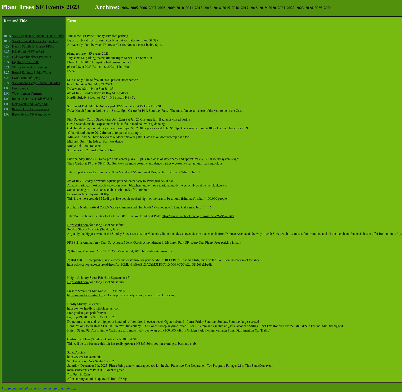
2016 (235, 7)
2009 (171, 7)
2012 (198, 7)
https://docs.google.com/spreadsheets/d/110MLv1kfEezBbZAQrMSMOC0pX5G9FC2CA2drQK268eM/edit (139, 264)
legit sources (20, 88)
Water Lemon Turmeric (27, 93)
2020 (272, 7)
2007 (152, 7)
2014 (217, 7)
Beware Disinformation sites (30, 109)
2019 (263, 7)
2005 (134, 7)
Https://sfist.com (78, 224)
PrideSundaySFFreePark (28, 51)
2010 (180, 7)
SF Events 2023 (58, 7)
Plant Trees (18, 7)
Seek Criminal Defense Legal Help (35, 41)
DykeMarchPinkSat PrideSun (31, 56)
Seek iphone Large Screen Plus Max (36, 83)
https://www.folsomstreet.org (86, 295)
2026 (327, 7)
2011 (189, 7)
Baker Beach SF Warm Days (31, 114)
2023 (300, 7)
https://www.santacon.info (84, 356)
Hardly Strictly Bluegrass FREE (33, 46)
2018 (254, 7)
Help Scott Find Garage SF (30, 104)
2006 (143, 7)
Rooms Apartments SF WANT (32, 98)
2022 (290, 7)
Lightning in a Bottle (25, 62)
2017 (244, 7)
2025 (318, 7)
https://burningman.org (157, 251)
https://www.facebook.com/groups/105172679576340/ (198, 216)
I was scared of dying (26, 77)
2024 (309, 7)
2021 (281, 7)
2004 (125, 7)
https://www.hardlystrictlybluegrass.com (93, 308)
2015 (226, 7)
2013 (207, 7)
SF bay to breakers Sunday (30, 67)
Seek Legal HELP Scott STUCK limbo (38, 35)
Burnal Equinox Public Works (32, 72)
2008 (161, 7)
